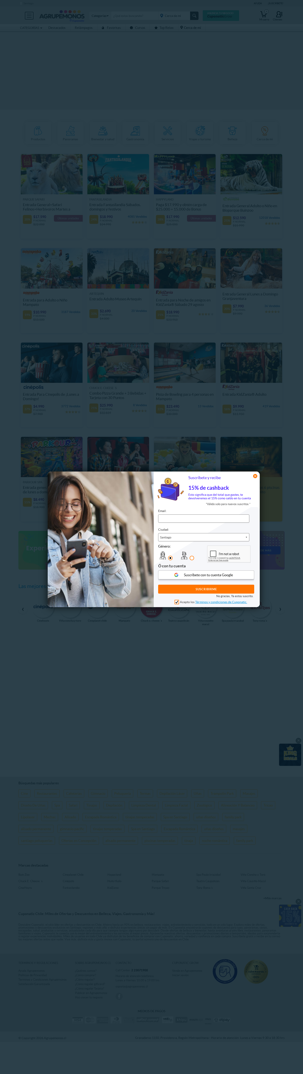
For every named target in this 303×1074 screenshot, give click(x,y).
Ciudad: (163, 529)
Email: (162, 511)
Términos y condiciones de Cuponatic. (221, 602)
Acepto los (213, 602)
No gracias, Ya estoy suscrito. (234, 596)
